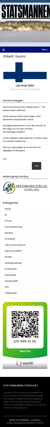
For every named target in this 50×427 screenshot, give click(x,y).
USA (7, 287)
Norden (8, 256)
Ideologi (9, 232)
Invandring (10, 238)
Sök (5, 159)
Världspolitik (11, 293)
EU (6, 214)
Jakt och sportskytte (15, 244)
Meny (44, 49)
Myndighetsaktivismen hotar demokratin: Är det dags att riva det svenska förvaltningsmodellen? (24, 128)
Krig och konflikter (13, 250)
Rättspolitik (10, 275)
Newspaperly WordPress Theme (28, 423)
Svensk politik (11, 281)
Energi (8, 208)
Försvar (8, 220)
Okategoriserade (13, 263)
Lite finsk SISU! (25, 85)
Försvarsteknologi (13, 226)
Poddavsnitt (11, 268)
